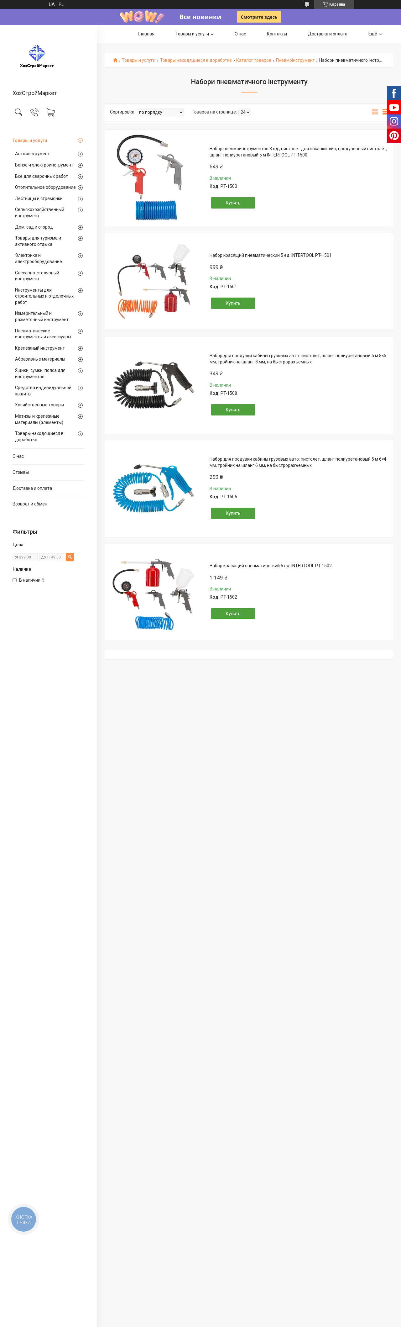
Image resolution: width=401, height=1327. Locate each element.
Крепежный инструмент (40, 348)
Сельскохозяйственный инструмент (39, 212)
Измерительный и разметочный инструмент (42, 316)
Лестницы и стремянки (39, 198)
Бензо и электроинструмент (44, 164)
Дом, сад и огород (34, 227)
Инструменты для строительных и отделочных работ (44, 296)
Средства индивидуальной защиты (43, 390)
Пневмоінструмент (295, 60)
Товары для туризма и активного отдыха (38, 241)
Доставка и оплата (32, 488)
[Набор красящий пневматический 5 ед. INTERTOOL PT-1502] (153, 592)
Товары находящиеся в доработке (39, 436)
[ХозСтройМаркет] (48, 57)
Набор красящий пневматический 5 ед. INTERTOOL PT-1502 (271, 565)
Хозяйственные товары (39, 404)
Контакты (277, 33)
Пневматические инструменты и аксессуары (43, 334)
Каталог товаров (253, 60)
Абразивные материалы (40, 359)
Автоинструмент (32, 153)
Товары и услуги (30, 140)
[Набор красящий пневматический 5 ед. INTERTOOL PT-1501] (153, 281)
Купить (233, 202)
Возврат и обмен (30, 503)
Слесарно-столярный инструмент (37, 276)
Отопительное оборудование (45, 187)
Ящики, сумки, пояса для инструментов (40, 373)
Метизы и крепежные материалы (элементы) (39, 419)
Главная (146, 33)
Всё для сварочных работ (41, 176)
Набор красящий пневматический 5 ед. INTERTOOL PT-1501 (271, 255)
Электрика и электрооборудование (38, 258)
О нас (18, 456)
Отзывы (21, 472)
